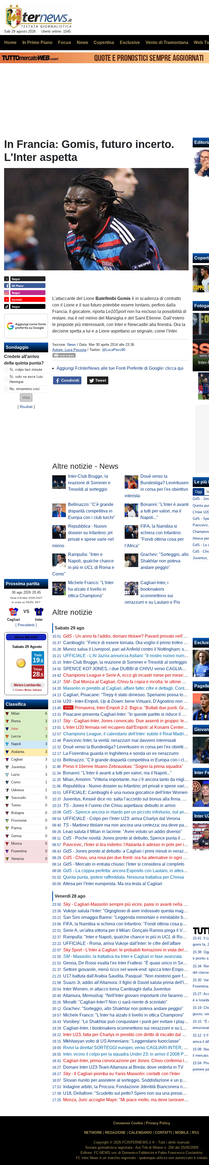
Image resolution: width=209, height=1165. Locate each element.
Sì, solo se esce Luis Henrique (26, 379)
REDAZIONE (115, 1133)
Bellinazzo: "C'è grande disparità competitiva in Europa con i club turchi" (91, 511)
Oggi (198, 492)
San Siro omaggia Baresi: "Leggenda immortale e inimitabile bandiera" (131, 917)
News (71, 345)
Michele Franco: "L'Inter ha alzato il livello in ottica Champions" (90, 589)
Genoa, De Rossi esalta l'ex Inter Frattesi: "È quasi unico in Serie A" (128, 963)
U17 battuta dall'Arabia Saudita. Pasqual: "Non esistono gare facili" (127, 976)
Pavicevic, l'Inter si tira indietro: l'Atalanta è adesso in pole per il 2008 (129, 844)
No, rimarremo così (25, 389)
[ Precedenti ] (26, 625)
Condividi (69, 380)
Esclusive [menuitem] (130, 42)
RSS (195, 1133)
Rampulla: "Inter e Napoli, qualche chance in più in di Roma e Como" (134, 937)
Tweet (100, 380)
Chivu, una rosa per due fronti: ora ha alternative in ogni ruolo (128, 857)
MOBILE (182, 1133)
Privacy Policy (158, 1123)
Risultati (26, 407)
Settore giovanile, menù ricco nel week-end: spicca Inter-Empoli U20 (129, 969)
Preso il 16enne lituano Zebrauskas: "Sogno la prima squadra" (123, 766)
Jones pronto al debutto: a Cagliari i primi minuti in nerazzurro (128, 851)
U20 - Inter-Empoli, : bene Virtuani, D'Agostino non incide (129, 701)
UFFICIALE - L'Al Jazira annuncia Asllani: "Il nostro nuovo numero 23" (130, 655)
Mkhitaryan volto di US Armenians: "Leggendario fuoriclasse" (121, 1041)
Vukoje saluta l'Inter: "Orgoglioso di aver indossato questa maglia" (126, 910)
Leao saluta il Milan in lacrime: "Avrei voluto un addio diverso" (122, 831)
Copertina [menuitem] (104, 42)
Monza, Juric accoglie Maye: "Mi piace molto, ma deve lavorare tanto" (129, 1099)
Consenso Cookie (128, 1123)
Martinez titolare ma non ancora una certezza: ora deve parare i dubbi (134, 825)
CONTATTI (163, 1133)
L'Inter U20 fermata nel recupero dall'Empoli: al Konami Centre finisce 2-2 (133, 727)
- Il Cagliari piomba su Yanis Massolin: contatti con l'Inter (121, 1073)
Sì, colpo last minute (26, 370)
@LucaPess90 (113, 350)
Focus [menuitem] (64, 42)
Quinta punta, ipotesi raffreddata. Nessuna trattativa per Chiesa (123, 877)
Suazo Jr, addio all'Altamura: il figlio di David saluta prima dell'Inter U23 (131, 982)
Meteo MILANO (26, 637)
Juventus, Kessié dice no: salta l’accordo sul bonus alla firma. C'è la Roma (134, 799)
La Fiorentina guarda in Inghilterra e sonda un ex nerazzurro (121, 753)
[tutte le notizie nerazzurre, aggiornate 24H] (39, 16)
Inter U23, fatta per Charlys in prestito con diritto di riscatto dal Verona (129, 1034)
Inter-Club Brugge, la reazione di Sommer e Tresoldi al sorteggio (89, 483)
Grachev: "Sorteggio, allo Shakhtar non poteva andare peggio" (164, 561)
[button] (26, 397)
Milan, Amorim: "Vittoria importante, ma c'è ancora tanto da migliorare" (130, 779)
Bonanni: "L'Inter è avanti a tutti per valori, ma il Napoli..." (164, 511)
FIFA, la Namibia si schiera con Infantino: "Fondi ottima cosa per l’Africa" (132, 924)
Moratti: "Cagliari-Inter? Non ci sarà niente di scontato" (115, 1002)
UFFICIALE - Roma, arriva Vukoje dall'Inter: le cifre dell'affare (122, 943)
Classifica (16, 704)
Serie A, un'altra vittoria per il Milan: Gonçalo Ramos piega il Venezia (129, 930)
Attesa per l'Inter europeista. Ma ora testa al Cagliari (112, 883)
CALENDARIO (140, 1133)
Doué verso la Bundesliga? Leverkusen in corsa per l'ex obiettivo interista (133, 747)
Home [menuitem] (10, 42)
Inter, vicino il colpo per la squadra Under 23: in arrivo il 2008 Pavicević (131, 1054)
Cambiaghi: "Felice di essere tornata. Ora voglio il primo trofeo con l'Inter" (133, 642)
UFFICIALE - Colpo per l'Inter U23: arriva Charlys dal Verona (121, 818)
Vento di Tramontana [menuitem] (167, 42)
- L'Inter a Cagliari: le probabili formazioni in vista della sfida (130, 950)
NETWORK (93, 1133)
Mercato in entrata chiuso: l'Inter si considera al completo (123, 864)
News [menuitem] (82, 42)
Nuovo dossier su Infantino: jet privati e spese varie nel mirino (135, 786)
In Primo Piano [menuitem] (37, 42)
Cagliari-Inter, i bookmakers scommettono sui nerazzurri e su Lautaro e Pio (134, 1028)
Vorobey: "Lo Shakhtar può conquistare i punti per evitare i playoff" (126, 1021)
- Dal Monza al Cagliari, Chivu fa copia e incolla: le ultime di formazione (135, 681)
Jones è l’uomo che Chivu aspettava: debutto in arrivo (119, 805)
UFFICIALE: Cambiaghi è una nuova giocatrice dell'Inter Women (125, 792)
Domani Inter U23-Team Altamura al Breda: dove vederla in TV (123, 1067)
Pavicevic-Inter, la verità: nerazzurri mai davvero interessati (119, 740)
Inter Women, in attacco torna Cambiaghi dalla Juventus (117, 989)
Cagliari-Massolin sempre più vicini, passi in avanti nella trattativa (131, 904)
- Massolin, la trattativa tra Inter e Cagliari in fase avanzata (122, 956)
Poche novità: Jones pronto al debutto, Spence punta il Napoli (128, 838)
